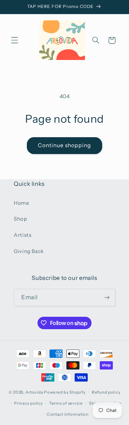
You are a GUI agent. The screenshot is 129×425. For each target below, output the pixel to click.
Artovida (34, 392)
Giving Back (29, 251)
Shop (20, 219)
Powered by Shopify (64, 392)
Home (21, 203)
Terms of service (66, 403)
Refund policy (106, 392)
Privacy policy (28, 403)
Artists (22, 235)
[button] (14, 40)
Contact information (68, 414)
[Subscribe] (107, 297)
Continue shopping (65, 145)
